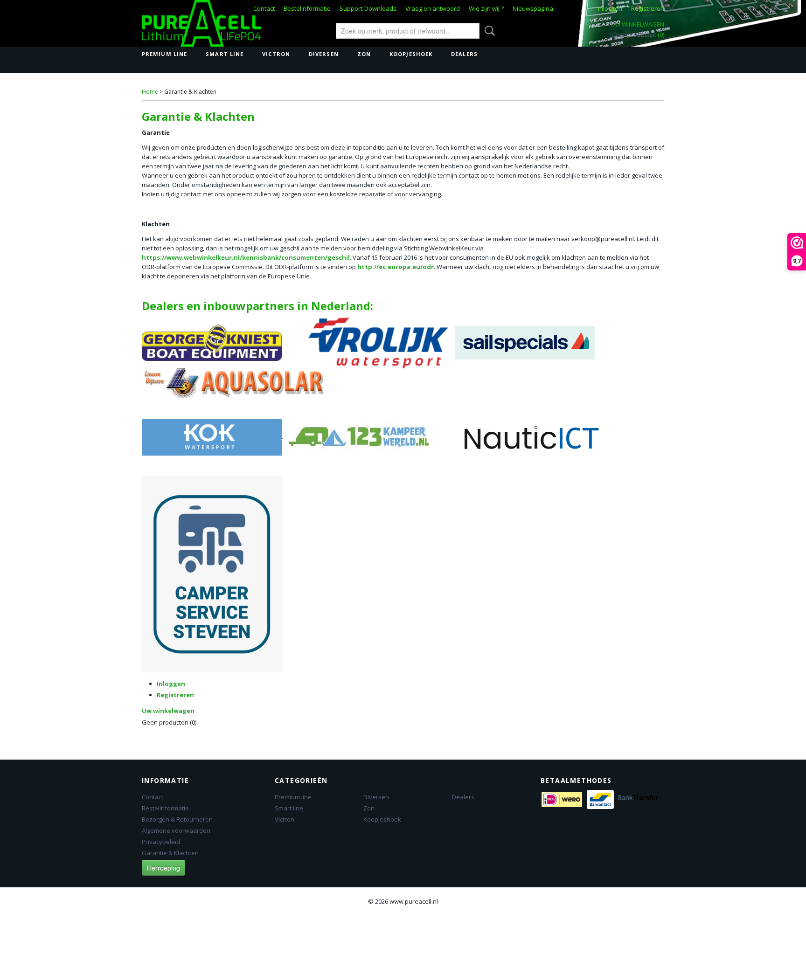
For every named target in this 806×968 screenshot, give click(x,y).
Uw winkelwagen (637, 24)
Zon (364, 53)
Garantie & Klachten (170, 853)
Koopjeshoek (410, 53)
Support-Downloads (368, 8)
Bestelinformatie (307, 8)
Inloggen (610, 8)
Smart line (224, 53)
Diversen (324, 53)
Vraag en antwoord (432, 8)
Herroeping (163, 867)
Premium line (164, 53)
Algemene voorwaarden (176, 830)
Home (150, 92)
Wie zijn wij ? (486, 8)
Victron (276, 53)
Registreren (647, 8)
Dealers (464, 53)
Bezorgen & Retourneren (177, 819)
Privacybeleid (161, 841)
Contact (264, 8)
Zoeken (488, 31)
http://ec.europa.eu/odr (395, 267)
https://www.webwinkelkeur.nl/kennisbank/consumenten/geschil (246, 257)
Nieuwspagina (533, 8)
